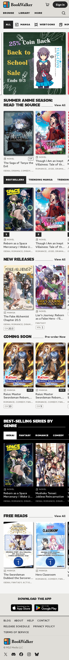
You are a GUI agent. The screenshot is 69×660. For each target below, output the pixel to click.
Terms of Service (16, 632)
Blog (7, 620)
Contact (43, 620)
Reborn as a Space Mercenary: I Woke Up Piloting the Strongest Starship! (18, 245)
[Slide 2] (34, 63)
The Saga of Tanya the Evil (18, 164)
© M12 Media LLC (13, 647)
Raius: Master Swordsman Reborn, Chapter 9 (48, 395)
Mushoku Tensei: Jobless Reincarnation (50, 495)
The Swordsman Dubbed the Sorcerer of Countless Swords (17, 576)
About (19, 620)
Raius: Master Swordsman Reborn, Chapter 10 (16, 395)
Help (30, 620)
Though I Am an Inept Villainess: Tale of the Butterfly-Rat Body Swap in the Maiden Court (50, 162)
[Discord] (13, 654)
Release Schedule (17, 626)
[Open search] (64, 13)
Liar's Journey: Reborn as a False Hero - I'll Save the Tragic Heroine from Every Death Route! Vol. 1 (50, 317)
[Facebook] (21, 654)
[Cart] (47, 4)
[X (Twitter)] (6, 654)
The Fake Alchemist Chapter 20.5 (16, 318)
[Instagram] (29, 654)
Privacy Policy (44, 626)
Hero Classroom (46, 574)
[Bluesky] (37, 654)
